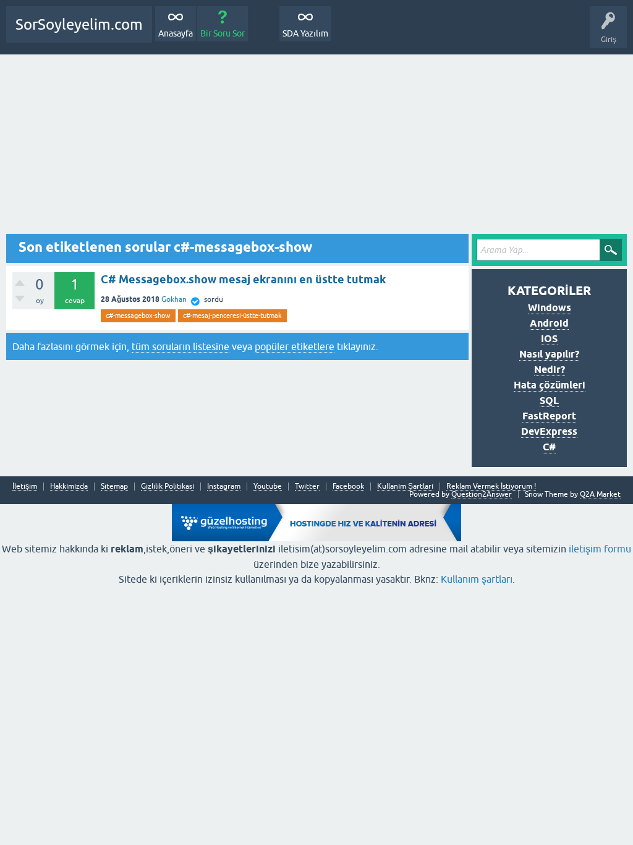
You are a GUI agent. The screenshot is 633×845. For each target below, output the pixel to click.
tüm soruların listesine (180, 346)
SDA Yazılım (305, 33)
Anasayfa (175, 33)
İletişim (24, 487)
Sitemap (114, 487)
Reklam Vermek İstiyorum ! (491, 487)
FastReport (549, 416)
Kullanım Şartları (405, 487)
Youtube (267, 487)
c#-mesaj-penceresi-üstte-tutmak (232, 315)
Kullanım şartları (476, 579)
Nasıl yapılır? (549, 354)
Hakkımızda (69, 487)
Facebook (348, 487)
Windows (549, 308)
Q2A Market (600, 494)
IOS (549, 339)
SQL (549, 400)
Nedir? (549, 369)
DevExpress (549, 431)
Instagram (223, 487)
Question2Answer (481, 494)
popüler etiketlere (294, 346)
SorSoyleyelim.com (79, 24)
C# (549, 447)
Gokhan (174, 299)
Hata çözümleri (549, 385)
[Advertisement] (316, 147)
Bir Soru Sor (222, 33)
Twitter (307, 487)
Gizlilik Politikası (167, 487)
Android (549, 323)
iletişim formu (600, 548)
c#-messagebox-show (138, 315)
